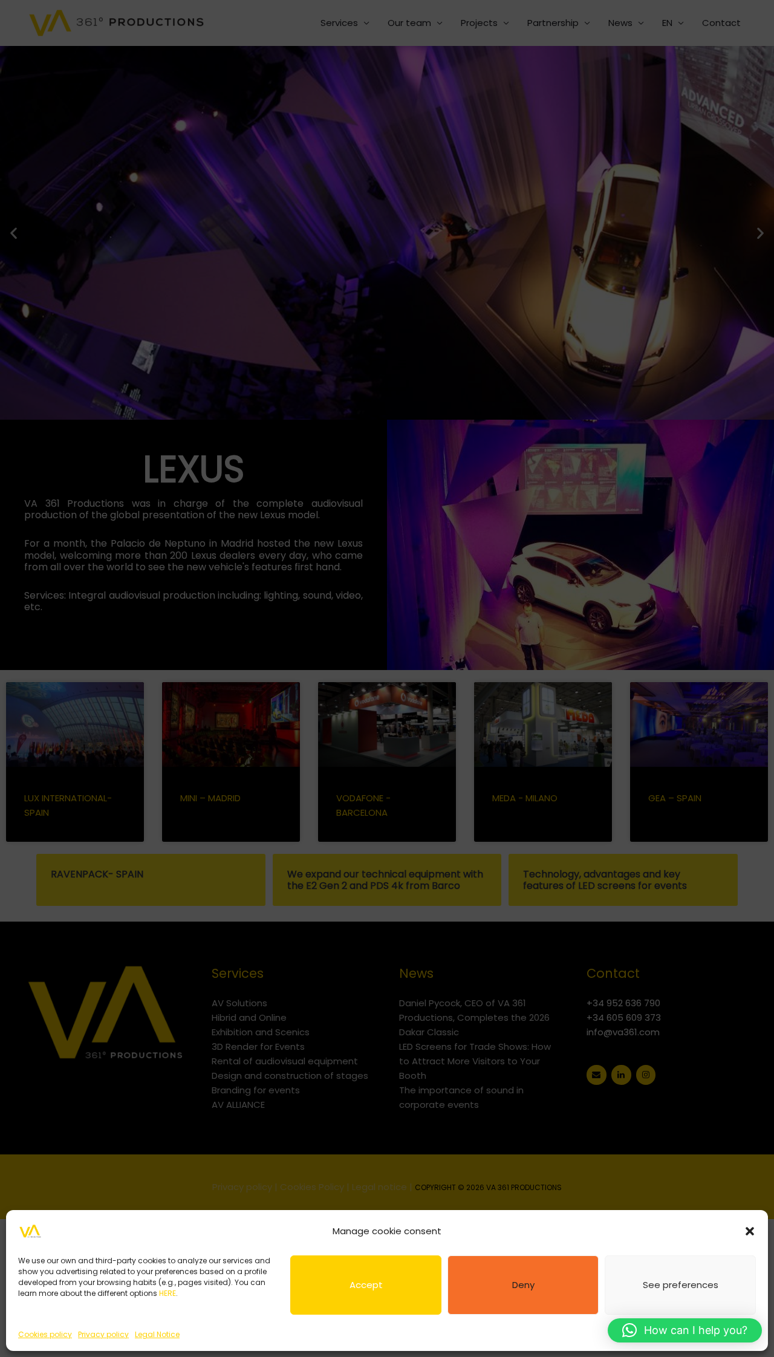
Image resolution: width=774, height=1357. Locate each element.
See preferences (680, 1284)
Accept (366, 1284)
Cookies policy (45, 1334)
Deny (523, 1284)
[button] (750, 1231)
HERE (167, 1293)
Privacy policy (103, 1334)
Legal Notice (157, 1334)
